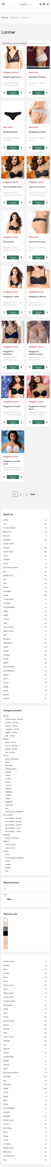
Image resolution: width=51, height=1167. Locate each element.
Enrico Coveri (24, 552)
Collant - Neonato (12, 838)
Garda (24, 563)
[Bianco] (25, 920)
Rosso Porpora (24, 667)
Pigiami (6, 841)
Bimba (5, 716)
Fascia (7, 782)
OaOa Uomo (10, 848)
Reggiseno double (12, 406)
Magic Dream (24, 631)
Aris (24, 524)
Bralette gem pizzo (12, 77)
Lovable (24, 1112)
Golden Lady (24, 575)
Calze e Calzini (10, 769)
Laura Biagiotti (24, 607)
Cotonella (24, 540)
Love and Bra (24, 1057)
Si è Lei (24, 683)
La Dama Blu (24, 599)
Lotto (24, 623)
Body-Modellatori (12, 759)
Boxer (7, 762)
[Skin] (25, 947)
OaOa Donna (10, 845)
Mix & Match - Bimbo (13, 821)
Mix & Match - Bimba (13, 818)
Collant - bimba (11, 726)
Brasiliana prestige (37, 132)
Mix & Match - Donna (13, 825)
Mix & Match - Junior (13, 828)
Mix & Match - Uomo (13, 831)
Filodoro (24, 560)
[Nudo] (25, 942)
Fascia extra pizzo (37, 187)
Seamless (9, 805)
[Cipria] (25, 924)
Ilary (24, 583)
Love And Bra (24, 627)
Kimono (8, 788)
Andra (24, 520)
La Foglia (24, 603)
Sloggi (24, 687)
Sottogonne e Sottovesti (14, 812)
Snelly (24, 691)
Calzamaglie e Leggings (14, 858)
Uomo (5, 851)
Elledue (24, 548)
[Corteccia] (25, 929)
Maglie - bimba (11, 732)
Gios (24, 571)
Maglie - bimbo (11, 749)
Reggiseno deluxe (37, 296)
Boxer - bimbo (10, 742)
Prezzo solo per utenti (13, 93)
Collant (8, 775)
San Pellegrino (24, 671)
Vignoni (24, 698)
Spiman (24, 695)
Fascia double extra (12, 187)
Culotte (8, 779)
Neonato (6, 835)
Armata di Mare (24, 528)
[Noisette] (25, 938)
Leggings (8, 792)
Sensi (24, 679)
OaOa (24, 647)
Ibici (24, 579)
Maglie (7, 798)
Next (33, 494)
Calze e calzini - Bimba (14, 719)
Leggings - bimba (12, 729)
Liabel (24, 615)
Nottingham (24, 643)
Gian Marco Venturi (24, 567)
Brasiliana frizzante (37, 77)
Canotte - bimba (11, 722)
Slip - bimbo (10, 752)
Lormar (24, 619)
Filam (24, 556)
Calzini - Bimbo (11, 746)
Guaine (8, 785)
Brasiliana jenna (10, 132)
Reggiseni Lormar (10, 72)
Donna (5, 755)
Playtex (24, 651)
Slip (6, 808)
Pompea (24, 655)
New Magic (24, 1128)
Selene (24, 675)
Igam (24, 1100)
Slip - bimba (10, 736)
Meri (24, 635)
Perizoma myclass (37, 242)
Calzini (7, 861)
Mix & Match (8, 815)
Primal (24, 659)
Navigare (24, 639)
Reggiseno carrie (11, 296)
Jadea (24, 595)
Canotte (8, 772)
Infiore (24, 587)
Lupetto (8, 795)
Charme (24, 536)
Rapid (24, 663)
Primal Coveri (24, 1120)
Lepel (24, 611)
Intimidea (24, 591)
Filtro (9, 899)
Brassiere (8, 765)
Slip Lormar (33, 72)
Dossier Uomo (24, 544)
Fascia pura (8, 242)
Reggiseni (9, 802)
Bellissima (24, 532)
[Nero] (25, 933)
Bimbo (5, 739)
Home (4, 17)
